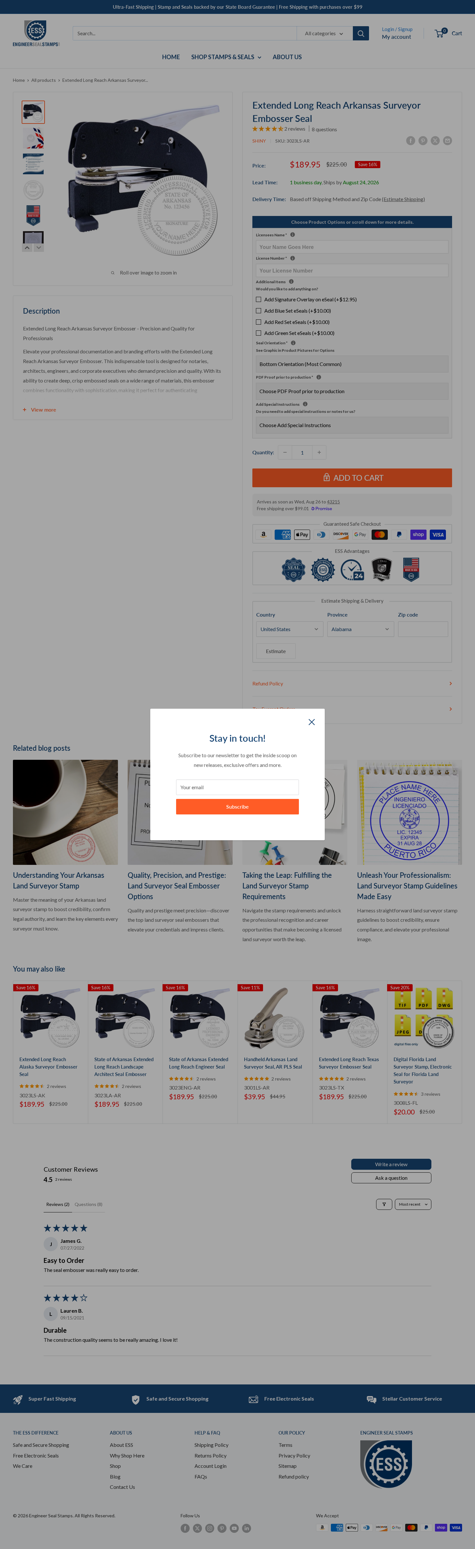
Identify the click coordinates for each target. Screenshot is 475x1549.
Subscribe (237, 806)
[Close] (312, 721)
